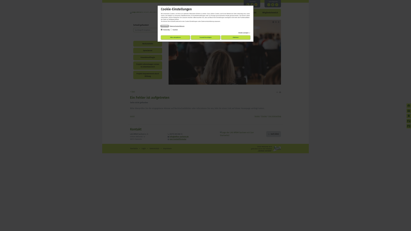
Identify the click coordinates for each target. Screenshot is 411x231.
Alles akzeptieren (175, 37)
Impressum (164, 26)
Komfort (175, 30)
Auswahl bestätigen (205, 37)
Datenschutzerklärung (177, 26)
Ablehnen (235, 37)
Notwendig (166, 30)
